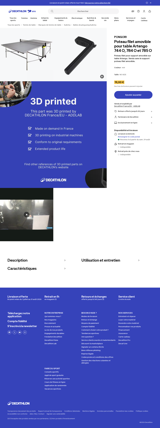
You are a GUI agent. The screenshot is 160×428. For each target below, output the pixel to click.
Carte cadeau (144, 19)
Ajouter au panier (133, 95)
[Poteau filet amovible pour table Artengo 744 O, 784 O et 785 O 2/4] (26, 54)
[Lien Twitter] (14, 332)
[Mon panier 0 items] (150, 11)
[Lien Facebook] (9, 332)
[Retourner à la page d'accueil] (22, 11)
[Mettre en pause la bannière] (147, 3)
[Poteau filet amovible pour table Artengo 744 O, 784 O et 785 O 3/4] (53, 134)
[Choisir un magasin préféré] (133, 11)
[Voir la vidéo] (102, 76)
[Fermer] (151, 3)
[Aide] (138, 11)
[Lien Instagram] (25, 332)
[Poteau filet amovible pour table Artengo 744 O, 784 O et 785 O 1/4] (80, 54)
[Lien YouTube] (20, 332)
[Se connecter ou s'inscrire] (144, 11)
